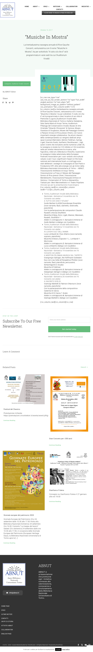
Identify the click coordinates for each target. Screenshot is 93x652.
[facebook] (78, 645)
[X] (6, 102)
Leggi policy (66, 649)
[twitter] (82, 645)
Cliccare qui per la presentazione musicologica (59, 185)
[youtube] (86, 645)
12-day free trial (78, 336)
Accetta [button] (58, 649)
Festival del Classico (12, 409)
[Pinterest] (13, 102)
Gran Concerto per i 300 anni (60, 439)
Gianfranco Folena (56, 490)
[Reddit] (9, 102)
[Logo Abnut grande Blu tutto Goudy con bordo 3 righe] (7, 3)
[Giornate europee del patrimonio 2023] (24, 480)
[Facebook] (3, 102)
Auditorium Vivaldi (17, 84)
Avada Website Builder (18, 645)
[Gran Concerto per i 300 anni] (69, 404)
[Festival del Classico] (24, 389)
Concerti (26, 84)
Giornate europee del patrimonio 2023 (19, 515)
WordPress (59, 645)
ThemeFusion (31, 645)
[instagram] (89, 645)
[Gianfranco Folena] (69, 468)
